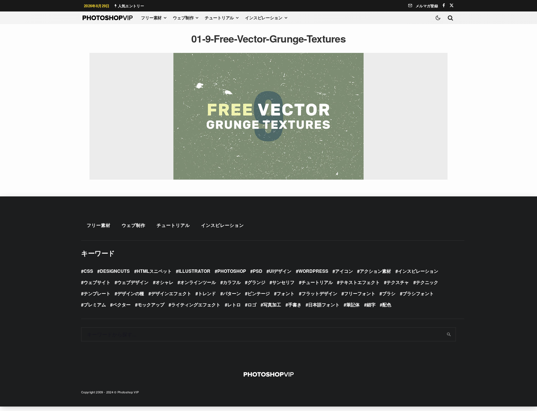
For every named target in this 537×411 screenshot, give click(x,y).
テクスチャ (398, 282)
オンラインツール (198, 282)
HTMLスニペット (154, 271)
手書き (295, 304)
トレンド (207, 293)
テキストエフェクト (360, 282)
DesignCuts (115, 271)
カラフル (232, 282)
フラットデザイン (319, 293)
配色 (386, 304)
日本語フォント (324, 304)
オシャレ (164, 282)
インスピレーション (263, 18)
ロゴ (252, 304)
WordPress (313, 271)
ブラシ (388, 293)
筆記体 (353, 304)
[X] (451, 5)
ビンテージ (259, 293)
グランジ (256, 282)
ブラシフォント (418, 293)
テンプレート (97, 293)
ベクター (122, 304)
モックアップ (151, 304)
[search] (449, 334)
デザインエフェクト (171, 293)
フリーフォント (359, 293)
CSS (88, 271)
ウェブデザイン (133, 282)
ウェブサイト (97, 282)
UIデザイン (280, 271)
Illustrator (194, 271)
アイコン (344, 271)
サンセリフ (283, 282)
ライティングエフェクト (195, 304)
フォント (286, 293)
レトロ (234, 304)
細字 (371, 304)
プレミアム (95, 304)
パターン (232, 293)
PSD (257, 271)
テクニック (427, 282)
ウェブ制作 (183, 18)
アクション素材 (375, 271)
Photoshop (231, 271)
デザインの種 (130, 293)
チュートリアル (219, 18)
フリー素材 (151, 18)
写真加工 (272, 304)
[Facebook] (443, 5)
